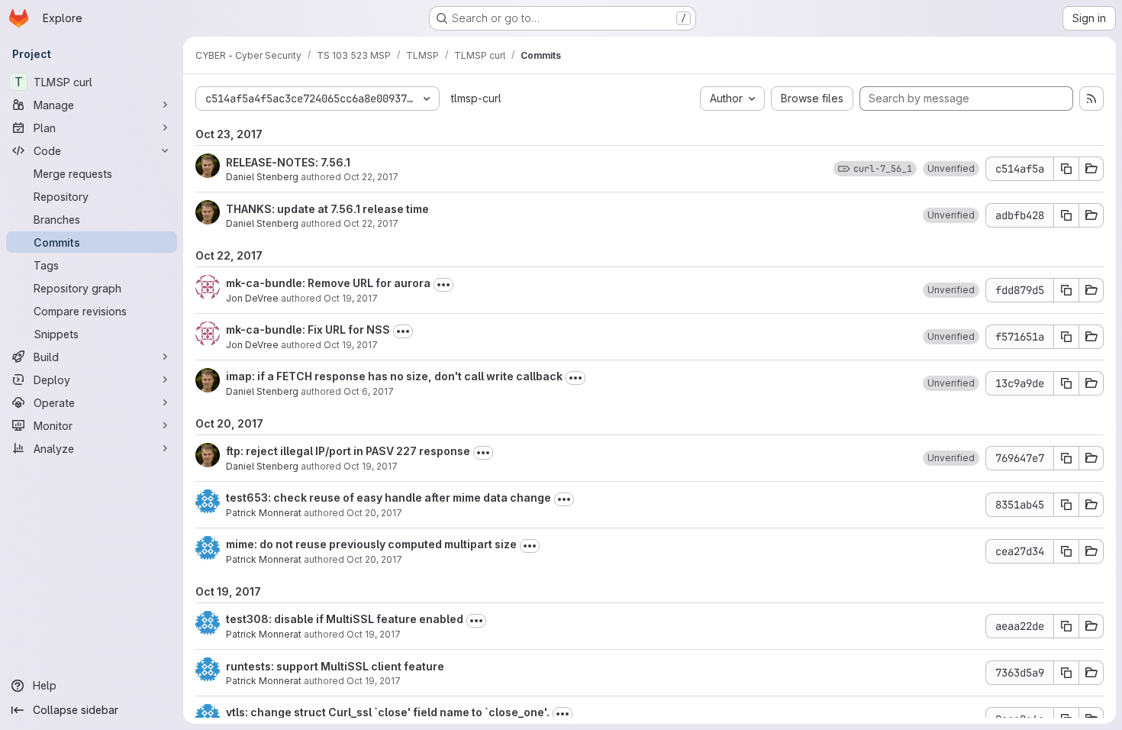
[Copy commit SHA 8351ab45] (1066, 505)
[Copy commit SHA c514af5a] (1066, 169)
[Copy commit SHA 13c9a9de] (1066, 383)
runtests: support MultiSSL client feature (335, 666)
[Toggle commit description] (443, 285)
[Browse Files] (1091, 169)
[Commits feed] (1091, 98)
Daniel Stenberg (262, 176)
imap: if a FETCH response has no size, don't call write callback (394, 376)
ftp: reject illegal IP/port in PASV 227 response (348, 450)
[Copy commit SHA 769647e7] (1066, 458)
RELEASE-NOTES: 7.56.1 (288, 162)
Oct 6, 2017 (368, 391)
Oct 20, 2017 (374, 512)
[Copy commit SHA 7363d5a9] (1066, 673)
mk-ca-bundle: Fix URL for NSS (308, 329)
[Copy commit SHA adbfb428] (1066, 215)
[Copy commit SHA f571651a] (1066, 337)
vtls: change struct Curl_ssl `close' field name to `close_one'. (388, 712)
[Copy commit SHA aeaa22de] (1066, 626)
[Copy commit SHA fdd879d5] (1066, 290)
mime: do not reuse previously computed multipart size (371, 544)
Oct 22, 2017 (370, 176)
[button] (951, 168)
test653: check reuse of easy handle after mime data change (388, 497)
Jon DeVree (252, 298)
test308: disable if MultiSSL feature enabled (344, 618)
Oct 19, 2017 (351, 298)
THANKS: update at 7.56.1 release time (327, 208)
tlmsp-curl (476, 98)
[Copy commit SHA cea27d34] (1066, 551)
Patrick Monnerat (263, 512)
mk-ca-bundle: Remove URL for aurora (328, 282)
